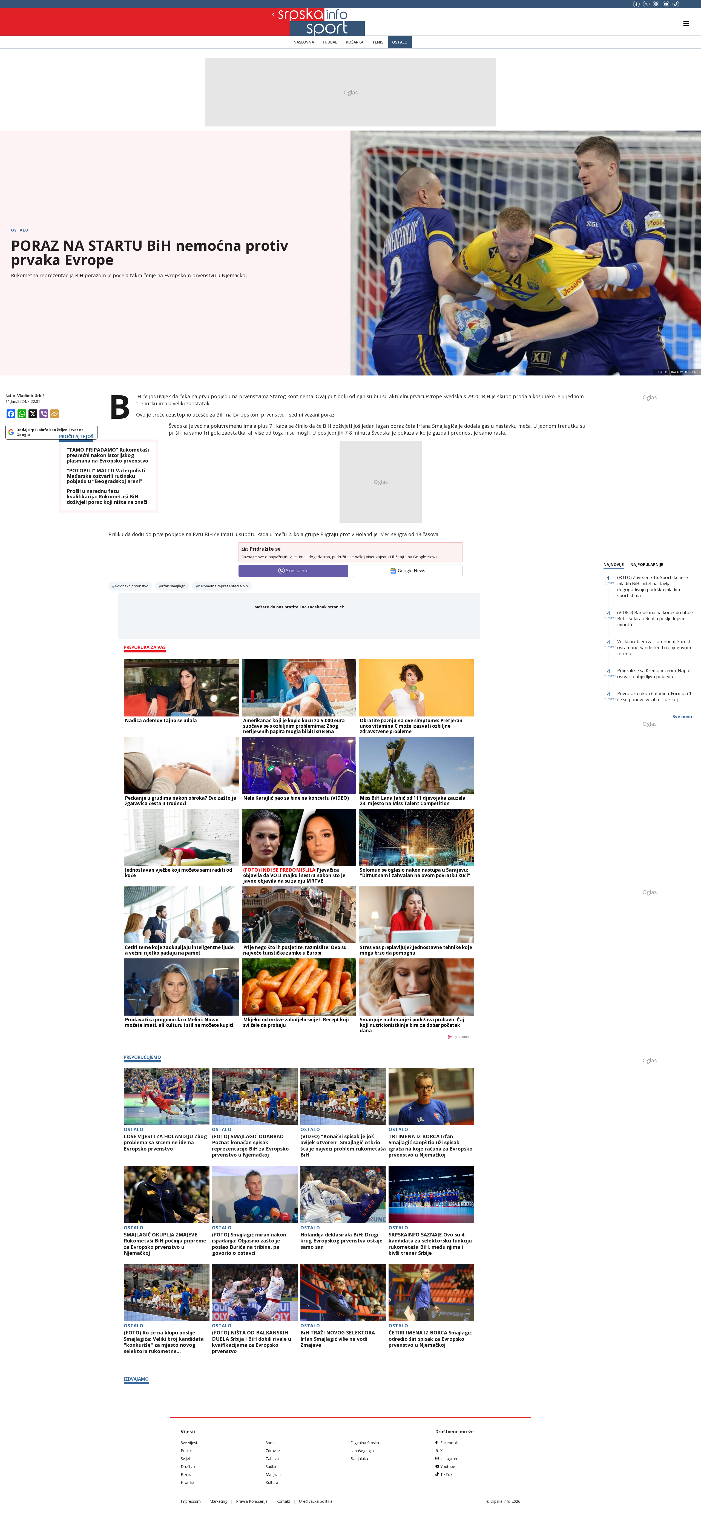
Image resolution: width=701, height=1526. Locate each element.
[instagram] (656, 4)
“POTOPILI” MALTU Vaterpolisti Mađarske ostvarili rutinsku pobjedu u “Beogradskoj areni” (106, 476)
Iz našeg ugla (362, 1450)
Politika (187, 1450)
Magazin (273, 1474)
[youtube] (666, 4)
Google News (411, 571)
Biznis (186, 1474)
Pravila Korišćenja (252, 1501)
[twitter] (646, 4)
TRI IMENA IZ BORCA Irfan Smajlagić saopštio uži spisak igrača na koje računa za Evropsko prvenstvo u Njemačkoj (431, 1145)
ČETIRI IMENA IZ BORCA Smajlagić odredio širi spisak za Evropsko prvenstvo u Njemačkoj (430, 1339)
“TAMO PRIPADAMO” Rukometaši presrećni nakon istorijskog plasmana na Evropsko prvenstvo (108, 455)
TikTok (446, 1474)
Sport (270, 1442)
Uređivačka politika (315, 1501)
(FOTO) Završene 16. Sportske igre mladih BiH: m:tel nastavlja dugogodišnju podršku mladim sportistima (652, 586)
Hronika (187, 1482)
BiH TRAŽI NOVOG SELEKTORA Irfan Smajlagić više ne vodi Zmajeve (337, 1339)
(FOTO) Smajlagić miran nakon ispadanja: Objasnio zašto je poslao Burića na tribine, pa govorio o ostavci (249, 1244)
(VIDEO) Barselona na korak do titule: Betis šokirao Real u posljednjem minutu (655, 618)
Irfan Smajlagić (173, 585)
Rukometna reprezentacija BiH (223, 585)
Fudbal (330, 42)
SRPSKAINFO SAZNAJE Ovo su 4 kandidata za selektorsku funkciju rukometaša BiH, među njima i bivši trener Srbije (430, 1244)
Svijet (185, 1458)
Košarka (354, 42)
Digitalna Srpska (364, 1442)
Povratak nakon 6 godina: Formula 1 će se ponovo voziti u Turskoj (654, 696)
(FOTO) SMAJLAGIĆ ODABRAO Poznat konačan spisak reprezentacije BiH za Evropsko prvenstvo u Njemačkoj (250, 1145)
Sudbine (273, 1466)
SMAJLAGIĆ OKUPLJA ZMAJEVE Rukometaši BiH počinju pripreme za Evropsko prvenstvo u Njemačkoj (165, 1244)
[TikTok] (676, 4)
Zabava (272, 1458)
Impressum (191, 1501)
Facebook (449, 1442)
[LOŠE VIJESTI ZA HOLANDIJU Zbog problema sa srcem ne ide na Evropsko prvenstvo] (166, 1096)
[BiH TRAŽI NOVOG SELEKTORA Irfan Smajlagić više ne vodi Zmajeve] (343, 1293)
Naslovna (304, 42)
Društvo (188, 1466)
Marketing (218, 1501)
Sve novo (682, 716)
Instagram (449, 1458)
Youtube (447, 1466)
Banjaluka (359, 1458)
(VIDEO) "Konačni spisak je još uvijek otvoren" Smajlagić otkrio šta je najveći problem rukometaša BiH (343, 1145)
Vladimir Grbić (30, 395)
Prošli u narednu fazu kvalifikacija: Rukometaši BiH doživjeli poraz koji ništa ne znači (107, 497)
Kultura (272, 1482)
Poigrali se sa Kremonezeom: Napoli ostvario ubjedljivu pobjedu (654, 673)
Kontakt (283, 1501)
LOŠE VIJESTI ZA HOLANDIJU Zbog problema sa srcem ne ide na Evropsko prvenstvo (165, 1142)
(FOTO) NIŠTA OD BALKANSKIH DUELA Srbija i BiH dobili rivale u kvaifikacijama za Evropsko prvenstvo (251, 1342)
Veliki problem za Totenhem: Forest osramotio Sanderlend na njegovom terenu (654, 647)
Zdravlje (273, 1450)
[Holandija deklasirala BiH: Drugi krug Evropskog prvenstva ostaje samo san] (343, 1194)
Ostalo (399, 42)
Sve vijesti (189, 1442)
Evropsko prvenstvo (131, 585)
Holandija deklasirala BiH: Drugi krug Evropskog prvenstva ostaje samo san (341, 1241)
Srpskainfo (297, 571)
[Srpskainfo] (292, 22)
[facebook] (636, 4)
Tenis (377, 42)
